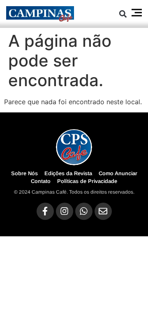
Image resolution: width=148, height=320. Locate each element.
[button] (123, 14)
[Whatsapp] (83, 211)
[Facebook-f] (45, 211)
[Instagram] (64, 211)
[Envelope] (103, 211)
